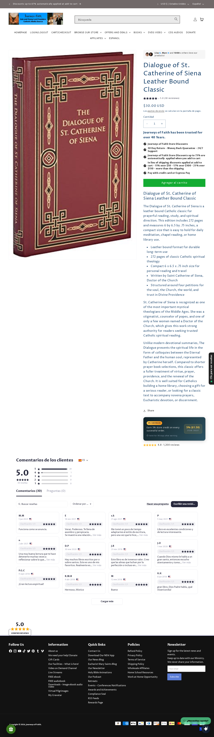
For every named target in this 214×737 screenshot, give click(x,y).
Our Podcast (94, 677)
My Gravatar (55, 695)
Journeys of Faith (33, 724)
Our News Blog (96, 660)
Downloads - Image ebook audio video (65, 686)
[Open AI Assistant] (205, 728)
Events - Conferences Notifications (107, 686)
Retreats (92, 681)
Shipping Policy (136, 664)
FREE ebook (54, 677)
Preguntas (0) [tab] (56, 491)
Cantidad (148, 117)
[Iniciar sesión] (195, 19)
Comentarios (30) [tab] (29, 491)
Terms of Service (136, 660)
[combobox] (127, 19)
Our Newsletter (96, 668)
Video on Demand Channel (62, 668)
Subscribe (174, 677)
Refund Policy (135, 651)
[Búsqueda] (176, 19)
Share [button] (150, 410)
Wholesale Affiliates (138, 668)
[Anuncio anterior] (9, 4)
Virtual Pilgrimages (58, 691)
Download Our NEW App (101, 655)
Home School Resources (140, 673)
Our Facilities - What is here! (63, 664)
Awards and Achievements (102, 690)
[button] (88, 32)
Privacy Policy (135, 655)
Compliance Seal (97, 694)
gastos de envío (156, 111)
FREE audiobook (56, 681)
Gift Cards (53, 660)
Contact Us (94, 651)
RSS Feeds (93, 698)
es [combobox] (83, 460)
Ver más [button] (96, 535)
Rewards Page (95, 703)
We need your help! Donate (62, 655)
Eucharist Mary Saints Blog (102, 664)
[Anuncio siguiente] (157, 4)
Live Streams (55, 673)
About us (53, 651)
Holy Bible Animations (100, 673)
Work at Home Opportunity (143, 677)
